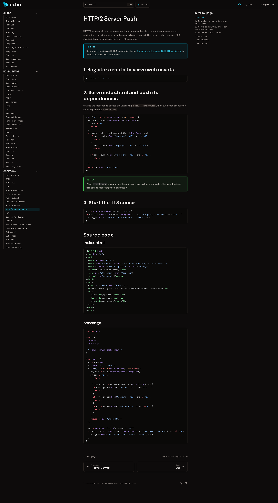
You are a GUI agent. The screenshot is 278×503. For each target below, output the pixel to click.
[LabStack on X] (181, 483)
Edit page (91, 456)
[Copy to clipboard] (184, 78)
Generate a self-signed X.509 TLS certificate (159, 51)
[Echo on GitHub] (186, 483)
